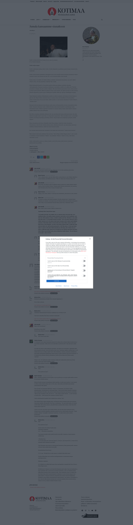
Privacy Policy (74, 285)
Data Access (66, 285)
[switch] (83, 261)
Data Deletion (59, 285)
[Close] (90, 239)
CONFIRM (56, 281)
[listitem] (66, 258)
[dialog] (66, 262)
